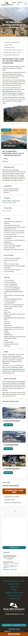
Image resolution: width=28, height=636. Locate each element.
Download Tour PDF (15, 491)
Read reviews (6, 569)
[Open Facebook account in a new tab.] (13, 620)
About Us (14, 587)
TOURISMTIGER (17, 631)
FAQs (14, 590)
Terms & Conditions (14, 593)
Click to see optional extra (9, 202)
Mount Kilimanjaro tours (9, 91)
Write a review (13, 569)
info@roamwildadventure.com (14, 614)
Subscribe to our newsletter (14, 625)
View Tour (8, 425)
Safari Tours (14, 584)
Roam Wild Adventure (9, 556)
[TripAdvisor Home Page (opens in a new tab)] (6, 552)
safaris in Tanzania (16, 93)
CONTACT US (14, 547)
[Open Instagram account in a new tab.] (15, 620)
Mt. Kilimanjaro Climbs (14, 581)
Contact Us (14, 598)
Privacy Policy (14, 596)
